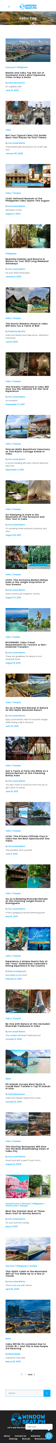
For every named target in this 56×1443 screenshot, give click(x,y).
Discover (25, 1203)
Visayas (17, 193)
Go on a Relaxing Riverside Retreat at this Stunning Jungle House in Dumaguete (27, 901)
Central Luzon (12, 1203)
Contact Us (20, 1436)
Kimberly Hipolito (16, 331)
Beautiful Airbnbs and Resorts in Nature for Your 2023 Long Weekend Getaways (27, 261)
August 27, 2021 (13, 597)
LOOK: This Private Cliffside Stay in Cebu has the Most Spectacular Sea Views (27, 838)
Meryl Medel (14, 1354)
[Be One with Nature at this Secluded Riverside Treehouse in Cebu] (28, 1012)
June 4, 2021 (12, 853)
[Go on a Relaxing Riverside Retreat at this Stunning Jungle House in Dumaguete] (28, 887)
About (7, 1436)
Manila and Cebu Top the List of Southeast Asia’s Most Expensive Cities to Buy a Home (25, 75)
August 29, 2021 (13, 535)
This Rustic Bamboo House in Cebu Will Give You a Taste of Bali (27, 324)
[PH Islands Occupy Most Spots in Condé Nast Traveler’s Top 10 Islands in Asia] (28, 1072)
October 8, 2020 (14, 1101)
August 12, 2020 (13, 1164)
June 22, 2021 (12, 726)
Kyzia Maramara (16, 82)
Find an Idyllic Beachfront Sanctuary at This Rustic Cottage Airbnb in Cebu (28, 451)
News (8, 1078)
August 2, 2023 (13, 213)
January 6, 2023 (13, 276)
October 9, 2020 (14, 1039)
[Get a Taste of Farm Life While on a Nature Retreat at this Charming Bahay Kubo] (28, 759)
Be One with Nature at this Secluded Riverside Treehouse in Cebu (28, 1025)
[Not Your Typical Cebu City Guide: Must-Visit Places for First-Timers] (28, 123)
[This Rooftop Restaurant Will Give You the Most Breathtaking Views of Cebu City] (28, 1135)
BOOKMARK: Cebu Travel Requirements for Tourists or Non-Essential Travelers (26, 644)
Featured (10, 67)
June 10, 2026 (12, 90)
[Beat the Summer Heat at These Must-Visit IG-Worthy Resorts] (28, 1197)
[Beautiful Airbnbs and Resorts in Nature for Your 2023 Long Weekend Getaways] (28, 247)
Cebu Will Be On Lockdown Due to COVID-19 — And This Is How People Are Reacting (27, 1346)
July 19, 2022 (12, 341)
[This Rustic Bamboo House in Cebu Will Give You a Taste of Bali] (28, 312)
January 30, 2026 (14, 153)
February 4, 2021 (14, 979)
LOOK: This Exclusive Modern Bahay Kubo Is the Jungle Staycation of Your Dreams (27, 582)
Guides (16, 637)
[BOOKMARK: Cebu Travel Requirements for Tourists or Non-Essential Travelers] (28, 631)
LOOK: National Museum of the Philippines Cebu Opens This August (28, 199)
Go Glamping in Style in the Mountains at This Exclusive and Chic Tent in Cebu (25, 517)
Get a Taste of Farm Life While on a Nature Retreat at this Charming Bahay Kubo (27, 773)
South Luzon (12, 1205)
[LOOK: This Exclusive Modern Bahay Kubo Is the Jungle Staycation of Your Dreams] (28, 568)
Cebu (8, 130)
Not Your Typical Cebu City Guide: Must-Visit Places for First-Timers (26, 136)
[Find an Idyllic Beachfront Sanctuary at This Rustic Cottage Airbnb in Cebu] (28, 437)
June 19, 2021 (12, 791)
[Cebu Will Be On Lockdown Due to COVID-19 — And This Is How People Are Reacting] (28, 1332)
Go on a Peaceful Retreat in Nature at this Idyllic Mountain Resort (27, 708)
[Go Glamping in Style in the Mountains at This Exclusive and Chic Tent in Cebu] (28, 503)
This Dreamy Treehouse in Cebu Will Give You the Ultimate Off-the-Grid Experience (27, 389)
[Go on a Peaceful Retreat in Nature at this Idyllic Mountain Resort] (28, 696)
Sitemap (13, 1438)
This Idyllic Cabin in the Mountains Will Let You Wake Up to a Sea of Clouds (26, 1273)
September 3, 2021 (15, 469)
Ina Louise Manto (16, 143)
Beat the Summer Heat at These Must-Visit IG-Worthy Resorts (25, 1212)
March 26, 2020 (13, 1361)
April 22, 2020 (12, 1289)
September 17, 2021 (15, 404)
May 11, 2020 (12, 1226)
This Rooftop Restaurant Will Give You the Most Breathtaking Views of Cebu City (27, 1149)
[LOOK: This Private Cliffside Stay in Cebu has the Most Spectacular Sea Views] (28, 824)
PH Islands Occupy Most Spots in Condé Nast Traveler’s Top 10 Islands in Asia (28, 1086)
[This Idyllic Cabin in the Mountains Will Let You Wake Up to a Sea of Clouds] (28, 1259)
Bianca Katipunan (17, 971)
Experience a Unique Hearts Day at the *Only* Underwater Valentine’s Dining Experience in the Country (27, 963)
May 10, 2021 (12, 916)
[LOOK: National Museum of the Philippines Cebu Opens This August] (28, 187)
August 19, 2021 (13, 663)
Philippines (22, 67)
